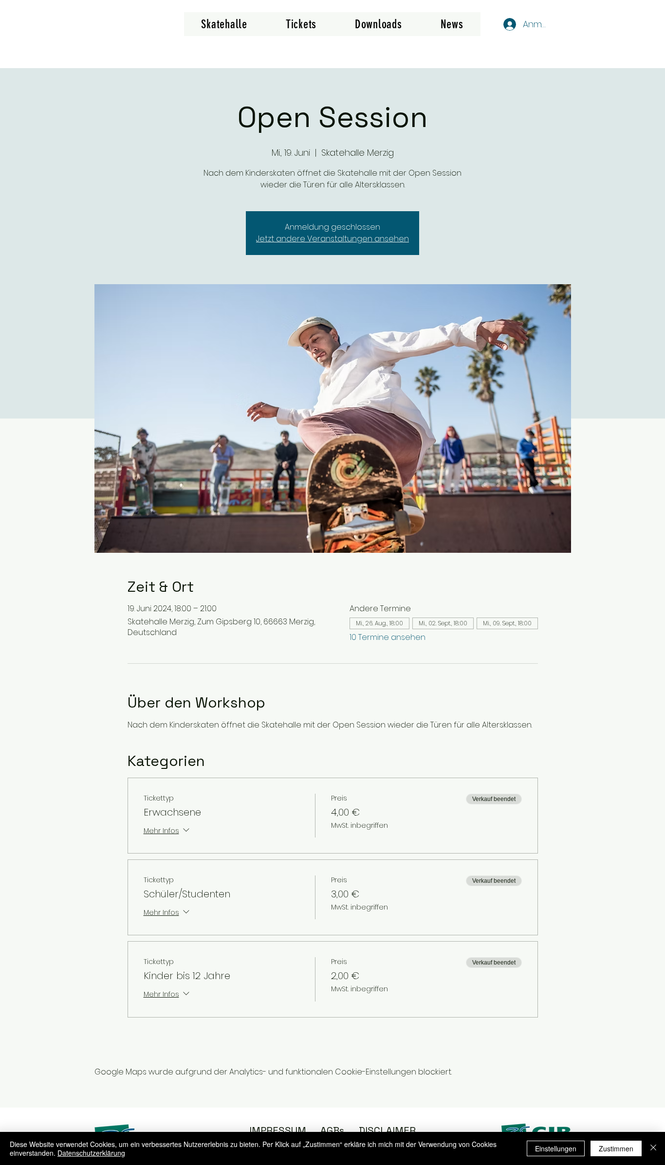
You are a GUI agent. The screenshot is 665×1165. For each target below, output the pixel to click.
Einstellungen (555, 1148)
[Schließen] (653, 1148)
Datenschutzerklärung (91, 1153)
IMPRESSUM (277, 1130)
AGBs (332, 1130)
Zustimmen (616, 1148)
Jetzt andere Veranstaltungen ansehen (332, 238)
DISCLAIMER (387, 1130)
